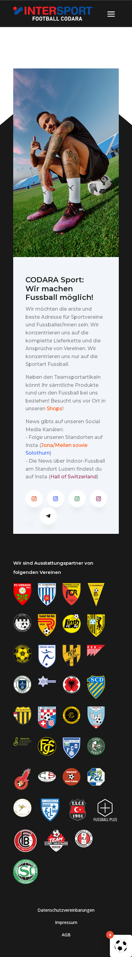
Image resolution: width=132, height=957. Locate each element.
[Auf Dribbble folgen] (30, 516)
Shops (54, 408)
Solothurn (37, 453)
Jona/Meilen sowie (64, 445)
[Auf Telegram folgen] (48, 516)
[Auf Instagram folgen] (34, 498)
